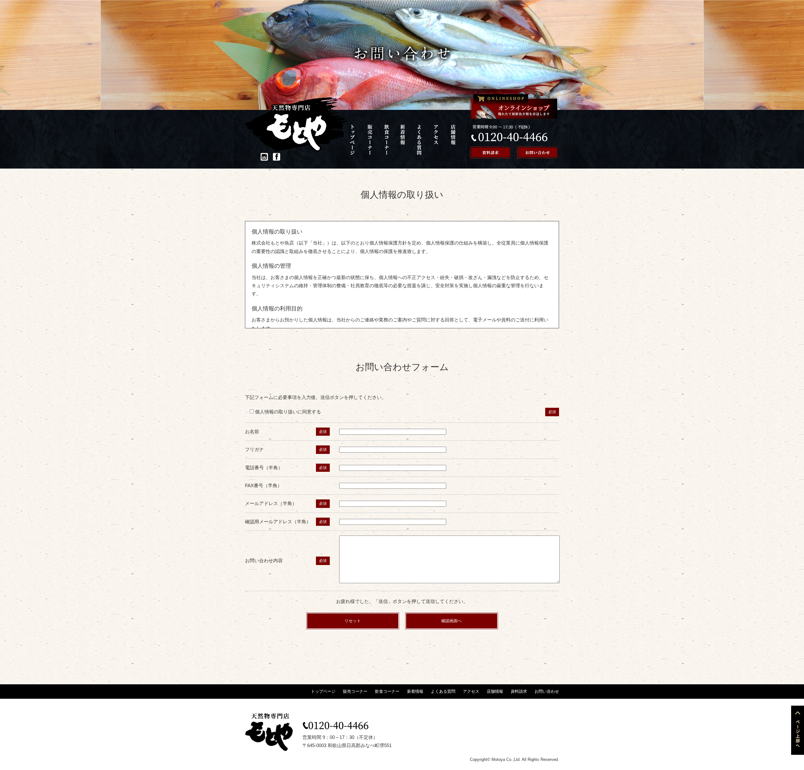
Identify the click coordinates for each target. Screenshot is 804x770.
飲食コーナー (388, 139)
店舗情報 (452, 139)
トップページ (356, 139)
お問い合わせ (547, 691)
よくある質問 (420, 139)
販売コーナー (372, 139)
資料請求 (519, 691)
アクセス (436, 139)
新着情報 (404, 139)
